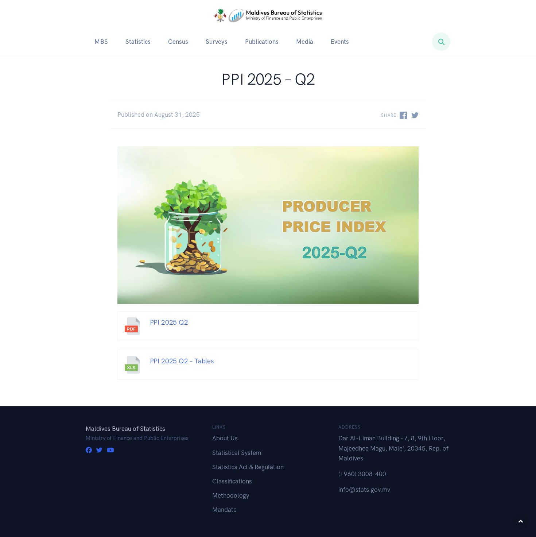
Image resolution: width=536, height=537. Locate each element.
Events (340, 41)
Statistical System (236, 452)
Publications (262, 41)
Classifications (232, 481)
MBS (101, 41)
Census (178, 41)
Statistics (138, 41)
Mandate (224, 509)
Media (304, 41)
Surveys (217, 41)
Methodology (230, 495)
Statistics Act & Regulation (248, 467)
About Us (225, 438)
